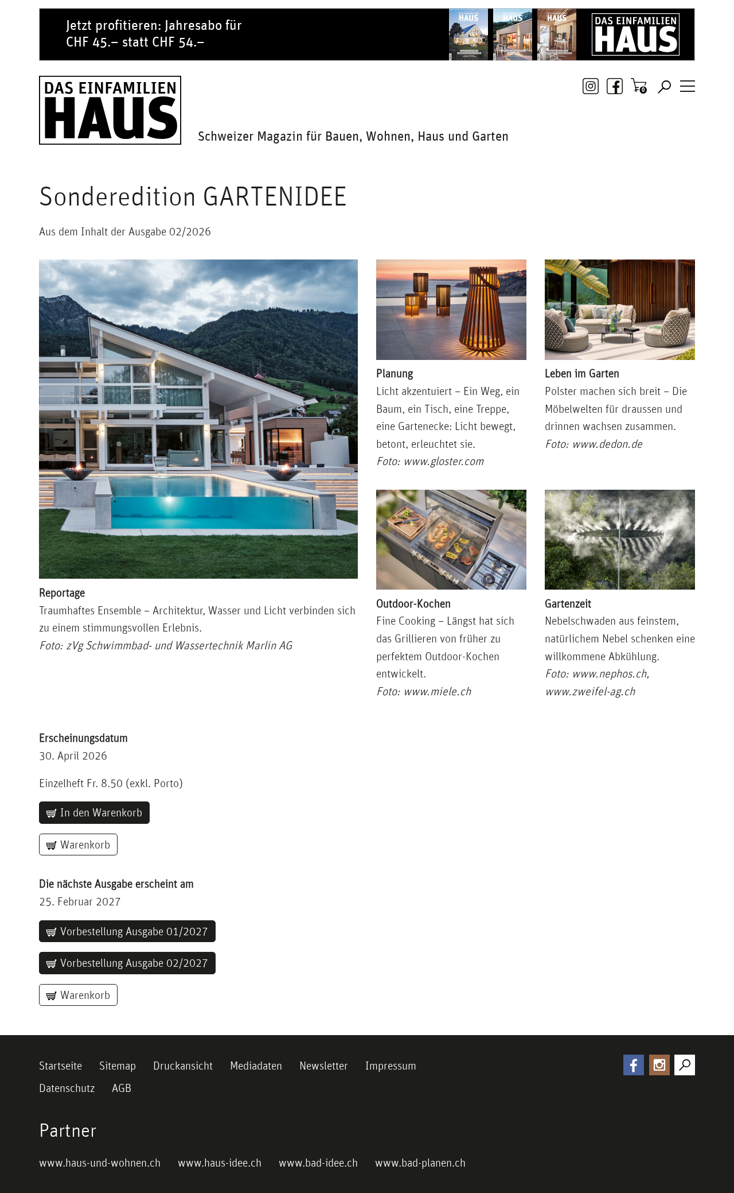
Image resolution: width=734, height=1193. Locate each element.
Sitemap (117, 1065)
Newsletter (323, 1065)
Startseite (60, 1065)
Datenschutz (67, 1088)
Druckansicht (183, 1065)
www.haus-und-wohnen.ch (100, 1162)
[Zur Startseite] (110, 110)
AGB (121, 1088)
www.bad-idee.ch (318, 1162)
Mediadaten (256, 1065)
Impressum (390, 1065)
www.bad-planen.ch (420, 1162)
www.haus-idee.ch (219, 1162)
